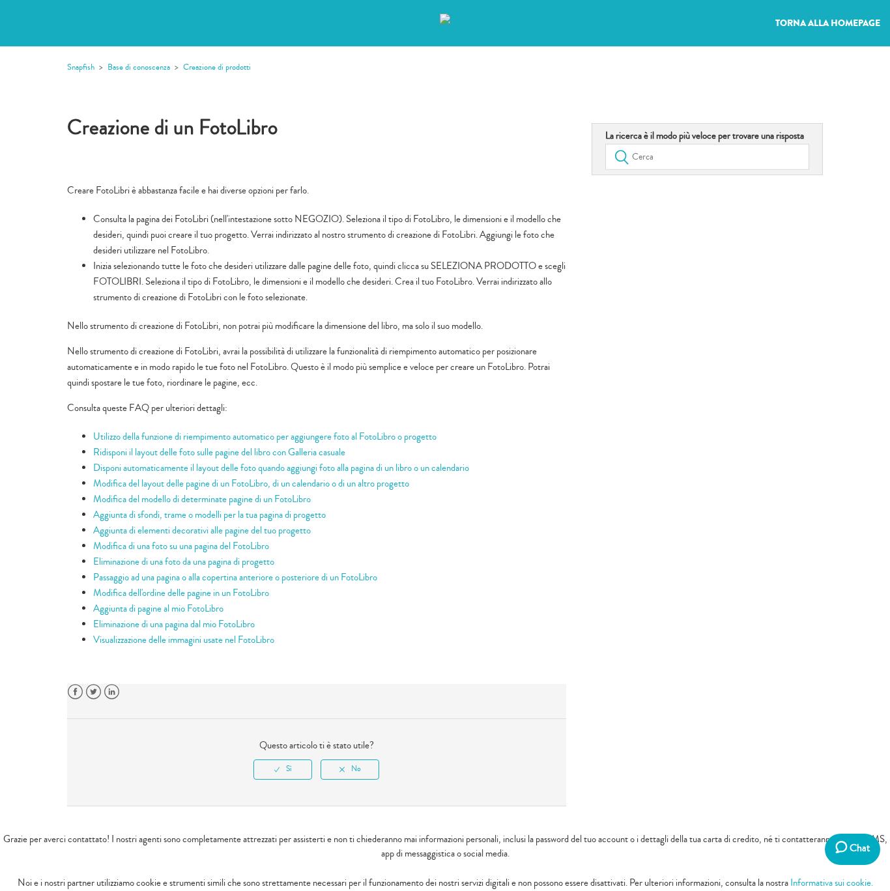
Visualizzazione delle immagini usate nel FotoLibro (183, 640)
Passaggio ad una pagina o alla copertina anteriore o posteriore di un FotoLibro (235, 577)
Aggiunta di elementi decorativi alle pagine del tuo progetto (202, 530)
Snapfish (80, 67)
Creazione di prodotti (217, 67)
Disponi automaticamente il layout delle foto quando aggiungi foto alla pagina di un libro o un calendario (281, 468)
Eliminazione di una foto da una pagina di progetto (183, 562)
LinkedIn (112, 692)
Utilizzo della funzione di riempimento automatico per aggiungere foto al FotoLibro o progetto (265, 437)
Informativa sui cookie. (831, 883)
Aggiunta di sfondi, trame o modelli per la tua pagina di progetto (209, 515)
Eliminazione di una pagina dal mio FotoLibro (174, 624)
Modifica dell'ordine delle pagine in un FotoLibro (181, 593)
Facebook (75, 692)
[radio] (282, 769)
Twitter (93, 692)
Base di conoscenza (139, 67)
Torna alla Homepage (827, 23)
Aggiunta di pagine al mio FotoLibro (158, 608)
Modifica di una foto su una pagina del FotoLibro (181, 546)
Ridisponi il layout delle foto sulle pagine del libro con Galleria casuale (219, 452)
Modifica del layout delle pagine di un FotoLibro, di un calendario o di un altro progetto (251, 483)
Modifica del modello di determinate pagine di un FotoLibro (202, 499)
